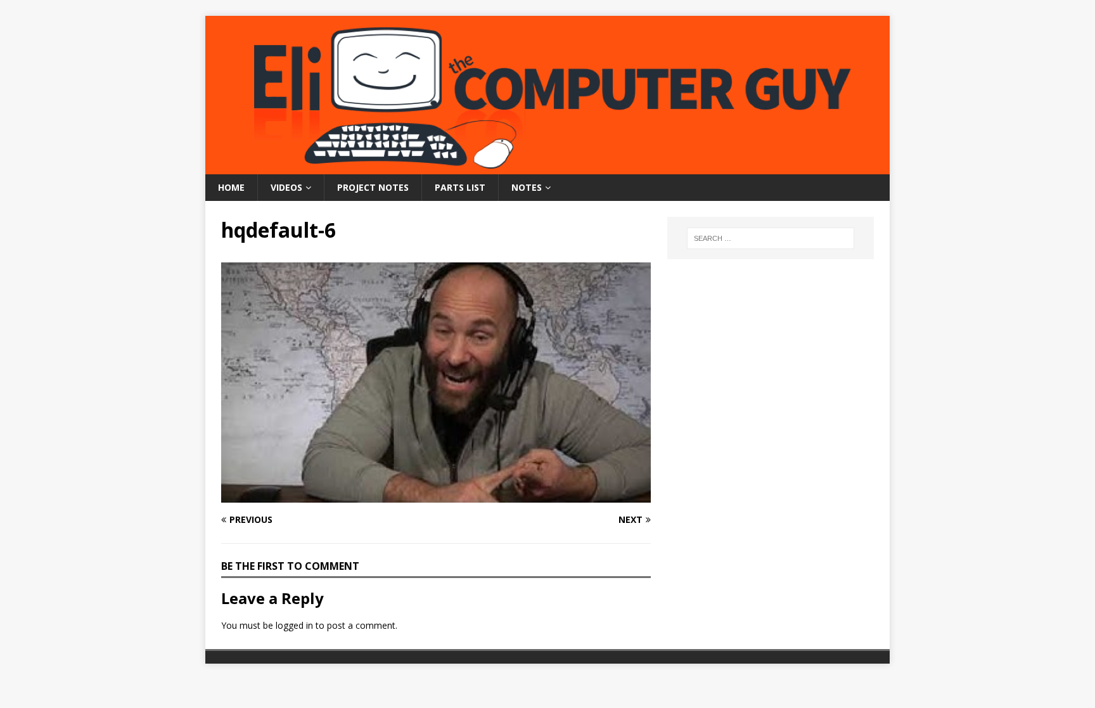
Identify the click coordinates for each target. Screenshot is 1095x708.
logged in (294, 625)
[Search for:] (770, 238)
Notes (526, 187)
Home (231, 187)
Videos (286, 187)
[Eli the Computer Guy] (547, 167)
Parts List (460, 187)
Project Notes (373, 187)
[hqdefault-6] (436, 495)
